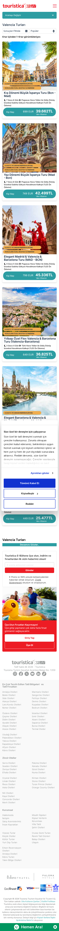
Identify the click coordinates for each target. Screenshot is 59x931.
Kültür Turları (8, 839)
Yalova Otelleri (9, 741)
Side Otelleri (8, 698)
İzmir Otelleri (38, 716)
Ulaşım (35, 842)
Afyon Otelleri (9, 747)
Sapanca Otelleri (40, 722)
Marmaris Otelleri (40, 692)
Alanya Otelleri (9, 701)
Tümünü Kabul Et (29, 483)
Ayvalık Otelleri (9, 722)
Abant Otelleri (38, 719)
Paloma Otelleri (39, 763)
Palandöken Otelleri (11, 737)
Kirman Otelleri (39, 778)
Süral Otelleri (38, 769)
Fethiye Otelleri (39, 698)
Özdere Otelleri (9, 713)
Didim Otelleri (8, 719)
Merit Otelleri (8, 802)
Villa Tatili (36, 824)
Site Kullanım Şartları (30, 901)
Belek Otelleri (8, 695)
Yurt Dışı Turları (9, 842)
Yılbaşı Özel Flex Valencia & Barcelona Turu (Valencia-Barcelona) (30, 340)
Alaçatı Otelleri (9, 726)
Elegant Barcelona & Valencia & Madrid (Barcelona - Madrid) (25, 419)
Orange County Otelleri (43, 787)
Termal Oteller (39, 729)
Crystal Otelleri (9, 778)
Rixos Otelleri (8, 784)
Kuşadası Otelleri (40, 704)
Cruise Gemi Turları (41, 833)
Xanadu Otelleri (39, 766)
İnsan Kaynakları (10, 824)
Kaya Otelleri (8, 796)
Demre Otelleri (39, 701)
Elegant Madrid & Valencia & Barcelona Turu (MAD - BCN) (23, 258)
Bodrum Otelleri (39, 707)
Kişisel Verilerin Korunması (39, 819)
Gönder (29, 570)
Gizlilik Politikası (48, 901)
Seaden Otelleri (9, 766)
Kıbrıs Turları (8, 857)
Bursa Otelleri (38, 726)
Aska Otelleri (8, 787)
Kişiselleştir (27, 493)
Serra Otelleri (8, 763)
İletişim (5, 818)
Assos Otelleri (9, 729)
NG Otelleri (7, 793)
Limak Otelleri (9, 781)
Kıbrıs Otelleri (8, 750)
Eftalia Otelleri (9, 772)
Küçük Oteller (9, 836)
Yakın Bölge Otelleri (11, 860)
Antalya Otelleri (9, 692)
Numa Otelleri (38, 772)
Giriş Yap (29, 637)
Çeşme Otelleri (9, 716)
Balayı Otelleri (38, 839)
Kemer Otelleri (9, 707)
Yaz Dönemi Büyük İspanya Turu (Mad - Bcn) (29, 176)
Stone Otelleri (38, 781)
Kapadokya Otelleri (11, 744)
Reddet (30, 503)
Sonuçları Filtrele (11, 31)
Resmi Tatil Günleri (41, 836)
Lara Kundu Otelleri (11, 704)
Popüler (35, 31)
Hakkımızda (7, 815)
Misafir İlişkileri (39, 815)
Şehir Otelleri (38, 827)
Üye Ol (29, 645)
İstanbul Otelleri (39, 713)
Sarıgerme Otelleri (41, 695)
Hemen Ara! (32, 927)
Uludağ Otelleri (9, 734)
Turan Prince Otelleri (42, 784)
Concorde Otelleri (11, 799)
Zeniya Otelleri (9, 769)
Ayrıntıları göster (40, 473)
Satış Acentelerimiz (11, 821)
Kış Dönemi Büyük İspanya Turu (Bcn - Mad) (30, 94)
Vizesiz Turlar (8, 833)
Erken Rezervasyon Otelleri (11, 849)
